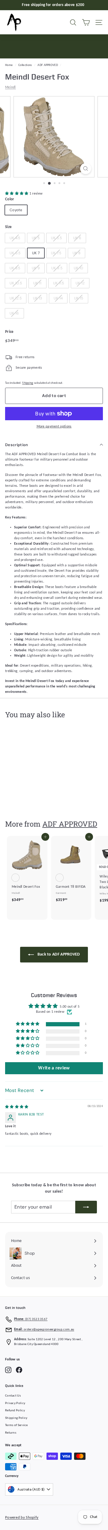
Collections (25, 65)
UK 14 (58, 298)
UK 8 (76, 253)
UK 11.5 (58, 283)
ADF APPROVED (48, 65)
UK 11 (37, 283)
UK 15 (78, 298)
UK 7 (36, 253)
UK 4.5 (15, 238)
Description (16, 444)
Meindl (10, 87)
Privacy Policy (15, 1403)
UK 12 (80, 283)
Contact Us (13, 1395)
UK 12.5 (16, 298)
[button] (17, 194)
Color (9, 199)
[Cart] (86, 22)
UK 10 (78, 268)
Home (9, 65)
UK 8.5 (15, 268)
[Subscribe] (86, 1207)
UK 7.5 (56, 253)
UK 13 (37, 298)
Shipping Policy (16, 1418)
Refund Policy (15, 1410)
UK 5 (36, 238)
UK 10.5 (16, 283)
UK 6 (77, 238)
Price (9, 332)
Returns (10, 1433)
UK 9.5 (56, 268)
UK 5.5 (56, 238)
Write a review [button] (54, 1068)
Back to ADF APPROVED (58, 954)
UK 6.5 (15, 253)
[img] (16, 1107)
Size (8, 227)
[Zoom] (85, 168)
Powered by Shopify (21, 1517)
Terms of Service (16, 1425)
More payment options (54, 426)
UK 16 (14, 313)
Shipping (27, 383)
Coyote (16, 210)
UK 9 (36, 268)
